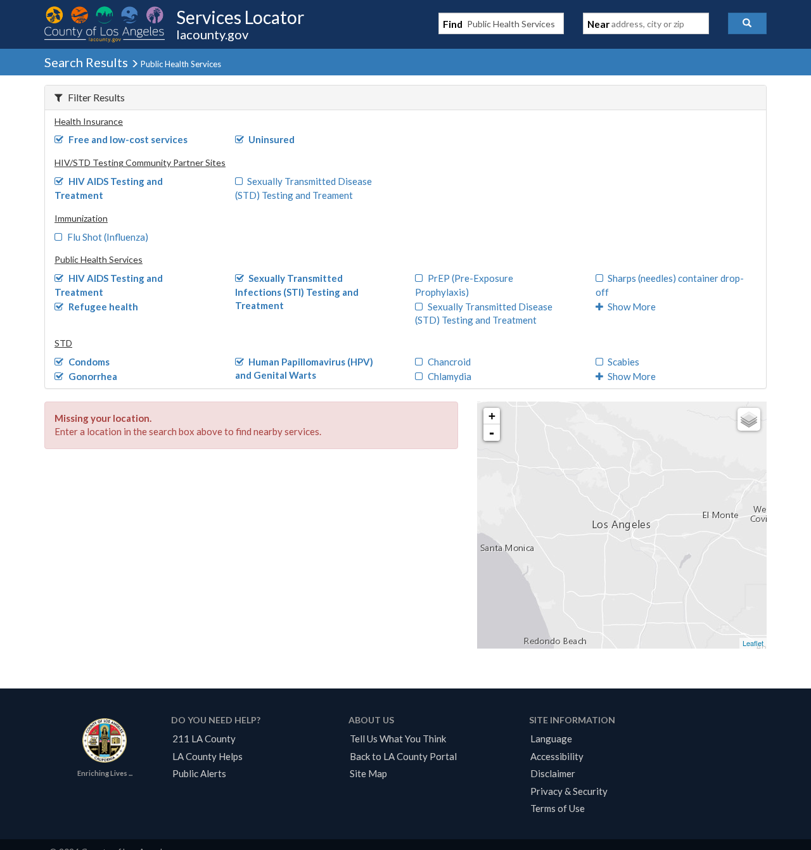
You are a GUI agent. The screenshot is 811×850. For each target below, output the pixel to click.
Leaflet (753, 643)
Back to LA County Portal (403, 756)
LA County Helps (207, 756)
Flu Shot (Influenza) (107, 237)
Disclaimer (552, 773)
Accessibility (557, 756)
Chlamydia (449, 376)
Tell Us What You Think (398, 738)
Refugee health (103, 306)
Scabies (623, 361)
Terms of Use (557, 808)
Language (551, 738)
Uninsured (271, 139)
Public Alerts (199, 773)
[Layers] (749, 419)
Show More (632, 306)
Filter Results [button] (96, 97)
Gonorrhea (92, 376)
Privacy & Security (569, 791)
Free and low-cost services (128, 139)
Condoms (89, 361)
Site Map (368, 773)
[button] (747, 23)
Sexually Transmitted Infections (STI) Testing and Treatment (297, 291)
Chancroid (449, 361)
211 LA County (204, 738)
